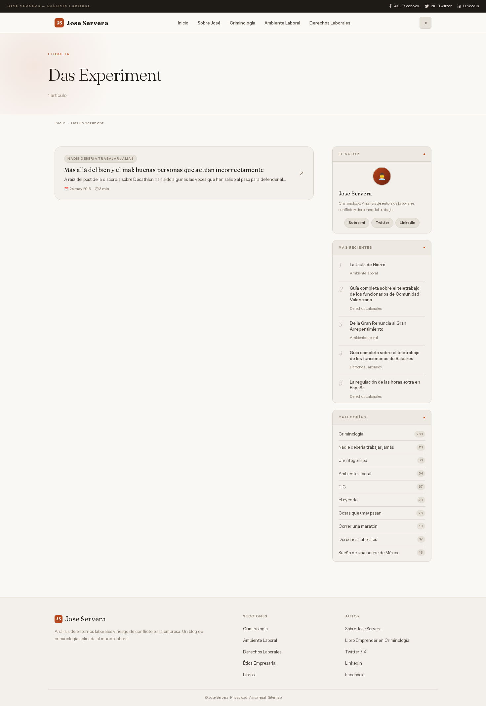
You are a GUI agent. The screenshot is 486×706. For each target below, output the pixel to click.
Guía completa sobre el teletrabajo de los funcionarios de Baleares (385, 355)
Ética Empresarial (259, 663)
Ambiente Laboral (282, 22)
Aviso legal (257, 697)
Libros (249, 674)
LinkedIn (407, 222)
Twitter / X (355, 651)
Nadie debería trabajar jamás (100, 158)
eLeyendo (381, 499)
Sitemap (275, 697)
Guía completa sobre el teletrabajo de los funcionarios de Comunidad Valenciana (385, 293)
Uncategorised (381, 460)
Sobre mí (356, 222)
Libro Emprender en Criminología (377, 640)
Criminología (242, 22)
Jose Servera (82, 22)
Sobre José (209, 22)
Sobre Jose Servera (363, 628)
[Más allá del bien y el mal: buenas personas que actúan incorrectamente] (184, 173)
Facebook (354, 674)
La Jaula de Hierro (367, 264)
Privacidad (238, 697)
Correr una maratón (381, 526)
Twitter (382, 222)
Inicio (183, 22)
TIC (381, 486)
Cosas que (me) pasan (381, 513)
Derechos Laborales (329, 22)
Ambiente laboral (381, 473)
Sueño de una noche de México (381, 552)
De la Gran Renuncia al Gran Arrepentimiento (378, 326)
